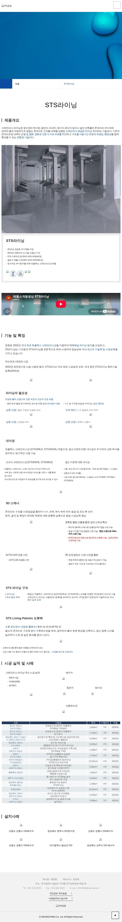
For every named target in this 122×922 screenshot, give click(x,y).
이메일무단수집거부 (58, 898)
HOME (6, 84)
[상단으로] (115, 915)
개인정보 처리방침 (58, 893)
